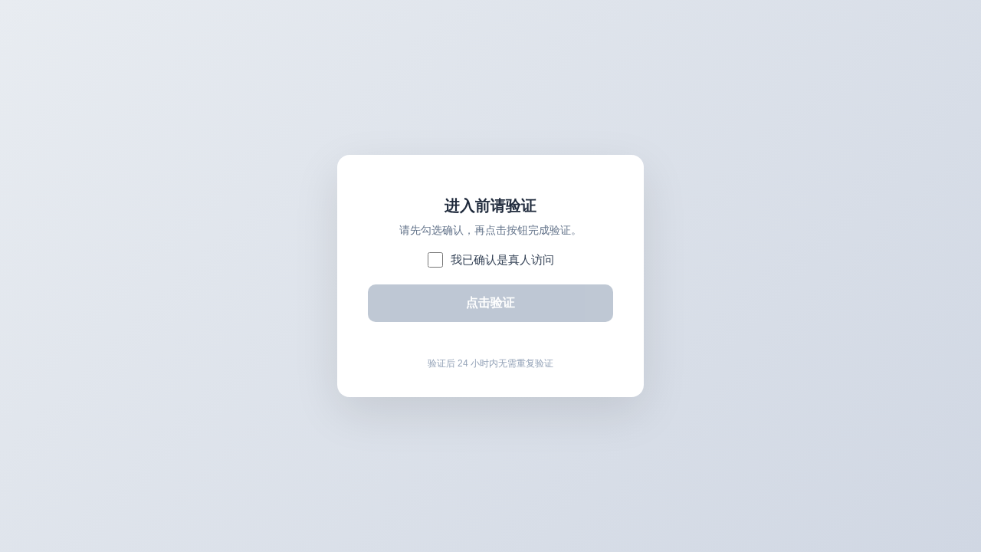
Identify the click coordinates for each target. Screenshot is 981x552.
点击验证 (490, 302)
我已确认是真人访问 (502, 259)
